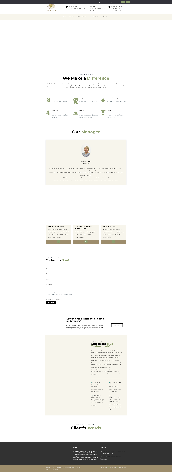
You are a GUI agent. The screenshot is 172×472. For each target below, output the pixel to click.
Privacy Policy (58, 299)
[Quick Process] (61, 241)
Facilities (71, 16)
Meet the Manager (81, 16)
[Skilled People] (85, 241)
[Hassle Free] (88, 241)
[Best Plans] (82, 241)
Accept (122, 2)
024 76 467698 (93, 6)
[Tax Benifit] (55, 241)
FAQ (90, 16)
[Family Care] (58, 241)
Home (64, 16)
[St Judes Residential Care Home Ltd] (51, 8)
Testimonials (97, 16)
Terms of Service (49, 299)
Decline (128, 2)
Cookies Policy (113, 467)
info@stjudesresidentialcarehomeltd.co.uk (112, 456)
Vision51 (56, 469)
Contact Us (106, 16)
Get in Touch (117, 325)
